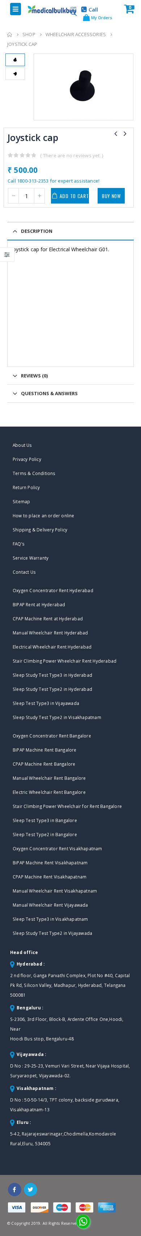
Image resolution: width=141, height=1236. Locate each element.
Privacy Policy (27, 459)
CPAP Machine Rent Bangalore (44, 764)
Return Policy (26, 487)
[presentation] (35, 87)
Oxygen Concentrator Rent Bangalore (52, 736)
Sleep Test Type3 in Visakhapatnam (50, 919)
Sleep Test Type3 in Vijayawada (46, 703)
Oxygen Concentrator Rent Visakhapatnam (57, 848)
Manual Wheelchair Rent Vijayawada (50, 905)
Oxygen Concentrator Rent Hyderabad (53, 590)
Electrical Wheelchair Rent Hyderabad (52, 647)
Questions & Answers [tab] (49, 393)
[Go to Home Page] (9, 34)
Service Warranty (30, 558)
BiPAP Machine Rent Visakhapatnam (50, 862)
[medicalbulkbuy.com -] (45, 10)
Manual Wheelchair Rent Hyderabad (50, 633)
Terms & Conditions (34, 473)
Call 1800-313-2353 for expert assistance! (53, 181)
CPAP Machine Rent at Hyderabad (48, 618)
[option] (15, 60)
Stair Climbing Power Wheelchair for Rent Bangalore (67, 806)
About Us (22, 445)
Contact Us (24, 572)
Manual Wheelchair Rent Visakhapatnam (55, 891)
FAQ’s (19, 544)
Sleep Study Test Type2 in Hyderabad (52, 689)
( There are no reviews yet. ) (71, 155)
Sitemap (21, 501)
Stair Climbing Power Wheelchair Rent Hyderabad (64, 661)
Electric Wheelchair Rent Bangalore (49, 792)
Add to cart (74, 196)
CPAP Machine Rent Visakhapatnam (49, 877)
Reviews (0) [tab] (34, 375)
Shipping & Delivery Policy (40, 530)
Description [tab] (36, 231)
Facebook (14, 1189)
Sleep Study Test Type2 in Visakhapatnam (57, 717)
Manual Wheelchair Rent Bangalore (49, 778)
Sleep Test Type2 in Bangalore (45, 834)
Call (93, 9)
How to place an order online (43, 515)
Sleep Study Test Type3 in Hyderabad (52, 675)
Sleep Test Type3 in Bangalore (45, 820)
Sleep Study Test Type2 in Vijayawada (52, 933)
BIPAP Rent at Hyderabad (39, 604)
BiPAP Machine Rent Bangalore (45, 750)
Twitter (30, 1189)
